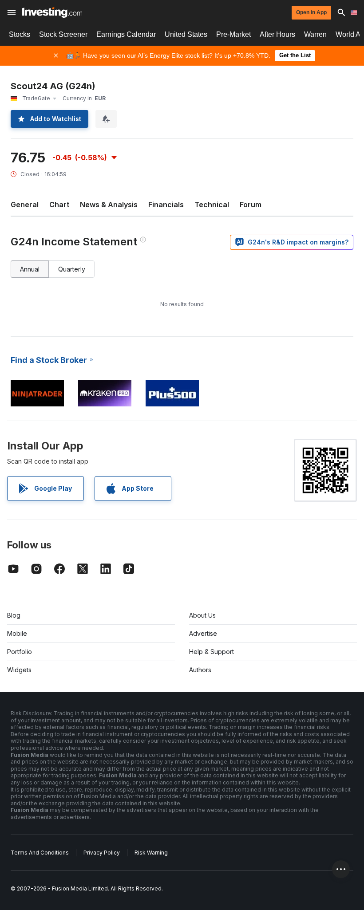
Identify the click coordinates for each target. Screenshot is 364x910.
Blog (13, 615)
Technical (211, 204)
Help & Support (211, 651)
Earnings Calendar (126, 34)
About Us (202, 615)
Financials (166, 204)
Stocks (19, 34)
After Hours (277, 34)
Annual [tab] (30, 269)
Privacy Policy (101, 852)
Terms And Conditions (40, 852)
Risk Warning (151, 852)
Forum (250, 204)
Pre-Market (233, 34)
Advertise (203, 633)
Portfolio (19, 651)
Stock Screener (63, 34)
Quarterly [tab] (71, 269)
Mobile (17, 633)
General (25, 204)
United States (186, 34)
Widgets (19, 670)
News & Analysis (109, 204)
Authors (200, 670)
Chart (59, 204)
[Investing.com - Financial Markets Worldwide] (52, 12)
